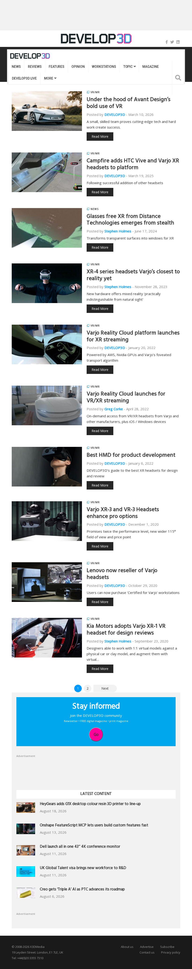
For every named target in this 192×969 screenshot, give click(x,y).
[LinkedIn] (178, 42)
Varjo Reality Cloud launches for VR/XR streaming (126, 398)
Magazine (150, 66)
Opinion (78, 66)
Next (105, 688)
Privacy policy (170, 952)
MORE (48, 78)
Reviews (34, 66)
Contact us (147, 952)
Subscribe (167, 947)
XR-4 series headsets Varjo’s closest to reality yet (133, 276)
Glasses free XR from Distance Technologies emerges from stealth (130, 220)
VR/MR (95, 92)
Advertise (147, 947)
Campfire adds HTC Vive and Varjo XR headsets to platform (133, 165)
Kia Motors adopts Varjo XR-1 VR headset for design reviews (126, 630)
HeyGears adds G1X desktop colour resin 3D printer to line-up (90, 804)
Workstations (104, 66)
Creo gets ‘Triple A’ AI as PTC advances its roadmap (82, 889)
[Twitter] (172, 42)
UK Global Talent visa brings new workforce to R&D (83, 868)
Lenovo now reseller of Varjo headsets (122, 574)
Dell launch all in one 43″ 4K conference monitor (80, 847)
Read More (100, 136)
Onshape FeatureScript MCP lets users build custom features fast (94, 825)
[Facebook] (167, 42)
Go (96, 734)
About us (127, 947)
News (16, 66)
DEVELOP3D (114, 114)
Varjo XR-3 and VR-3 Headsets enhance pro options (123, 513)
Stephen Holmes (117, 231)
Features (56, 66)
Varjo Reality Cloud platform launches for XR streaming (133, 337)
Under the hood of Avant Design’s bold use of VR (128, 103)
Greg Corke (113, 409)
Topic (128, 66)
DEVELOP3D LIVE (24, 78)
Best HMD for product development (131, 455)
